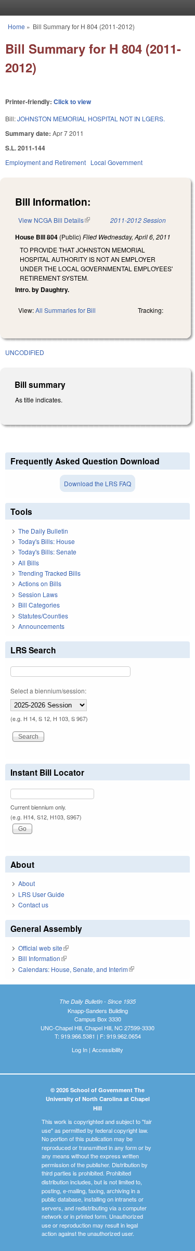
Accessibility (107, 1049)
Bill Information (42, 958)
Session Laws (38, 594)
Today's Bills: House (46, 541)
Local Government (116, 162)
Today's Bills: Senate (47, 551)
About (26, 883)
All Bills (28, 562)
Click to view (72, 101)
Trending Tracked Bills (49, 572)
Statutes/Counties (43, 615)
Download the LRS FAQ (97, 483)
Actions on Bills (39, 583)
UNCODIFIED (24, 352)
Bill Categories (39, 604)
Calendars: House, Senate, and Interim (76, 969)
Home (16, 26)
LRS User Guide (41, 894)
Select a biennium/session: (48, 690)
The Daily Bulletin (43, 530)
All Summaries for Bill (65, 310)
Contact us (33, 904)
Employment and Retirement (45, 162)
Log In (79, 1049)
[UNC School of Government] (95, 8)
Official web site (43, 947)
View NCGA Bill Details (54, 220)
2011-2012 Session (138, 220)
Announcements (41, 626)
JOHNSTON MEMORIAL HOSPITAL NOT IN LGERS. (91, 118)
